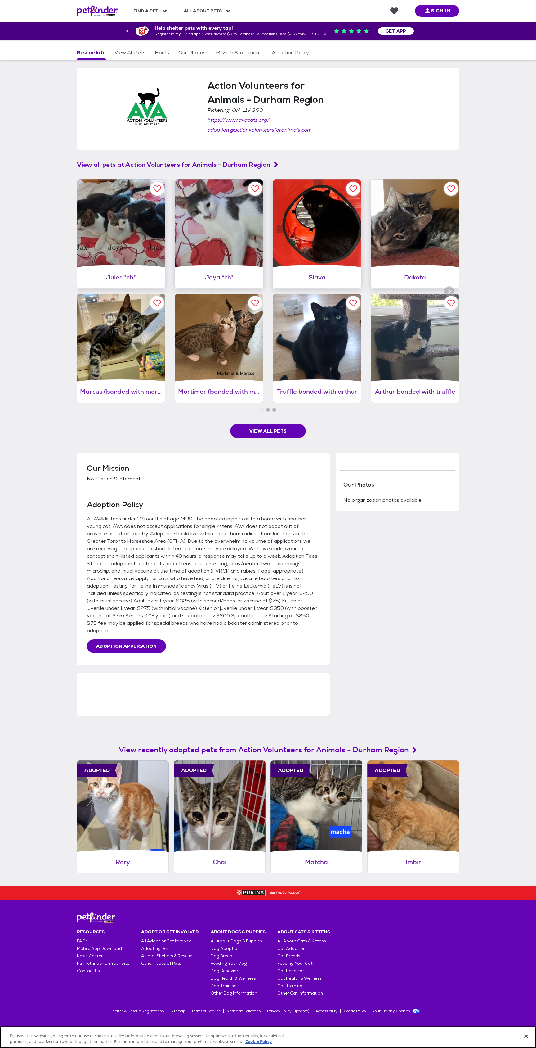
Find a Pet (145, 11)
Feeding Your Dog (229, 963)
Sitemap (177, 1011)
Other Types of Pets (161, 963)
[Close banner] (127, 31)
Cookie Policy (355, 1011)
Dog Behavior (224, 970)
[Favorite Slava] (353, 189)
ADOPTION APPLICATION (126, 646)
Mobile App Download (99, 948)
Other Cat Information (300, 993)
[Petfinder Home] (97, 11)
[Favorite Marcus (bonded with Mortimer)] (157, 303)
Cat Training (289, 985)
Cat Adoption (291, 948)
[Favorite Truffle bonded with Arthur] (353, 303)
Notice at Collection (244, 1011)
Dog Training (224, 985)
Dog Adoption (225, 948)
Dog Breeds (222, 956)
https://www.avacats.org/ (239, 120)
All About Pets (203, 11)
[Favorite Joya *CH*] (255, 189)
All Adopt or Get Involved (166, 941)
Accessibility (326, 1011)
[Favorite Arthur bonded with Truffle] (451, 303)
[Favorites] (394, 11)
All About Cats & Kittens (301, 941)
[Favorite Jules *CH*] (157, 189)
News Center (90, 956)
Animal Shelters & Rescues (167, 956)
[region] (268, 1037)
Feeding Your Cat (295, 963)
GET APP (396, 31)
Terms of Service (206, 1011)
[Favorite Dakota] (451, 189)
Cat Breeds (288, 956)
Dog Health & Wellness (233, 978)
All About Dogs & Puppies (236, 941)
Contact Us (88, 970)
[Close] (526, 1036)
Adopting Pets (156, 948)
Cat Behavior (290, 970)
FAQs (82, 941)
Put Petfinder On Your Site (103, 963)
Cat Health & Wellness (299, 978)
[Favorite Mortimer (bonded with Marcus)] (255, 303)
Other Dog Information (234, 993)
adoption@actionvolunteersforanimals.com (260, 130)
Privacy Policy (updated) (288, 1011)
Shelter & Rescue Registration (137, 1011)
